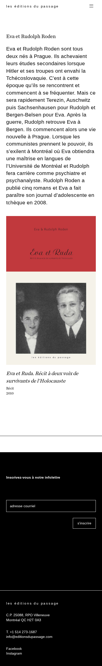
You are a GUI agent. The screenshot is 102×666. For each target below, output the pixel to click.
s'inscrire (84, 523)
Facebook (14, 649)
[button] (91, 6)
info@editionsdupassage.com (29, 637)
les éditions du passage (32, 6)
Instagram (14, 653)
